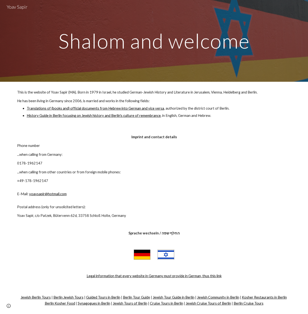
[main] (154, 41)
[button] (8, 305)
